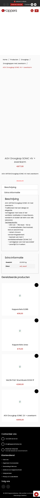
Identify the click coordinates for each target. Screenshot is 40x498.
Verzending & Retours (10, 466)
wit (21, 266)
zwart (24, 266)
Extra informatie (12, 192)
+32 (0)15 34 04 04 (11, 439)
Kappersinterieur (13, 493)
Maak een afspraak (16, 4)
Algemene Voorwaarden (10, 463)
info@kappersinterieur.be (13, 444)
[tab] (19, 187)
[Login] (4, 4)
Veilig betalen (7, 473)
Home (5, 59)
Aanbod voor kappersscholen (12, 470)
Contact (27, 4)
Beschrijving (10, 187)
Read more (36, 285)
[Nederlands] (32, 4)
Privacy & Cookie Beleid (10, 477)
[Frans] (35, 4)
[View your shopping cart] (7, 4)
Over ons (5, 460)
